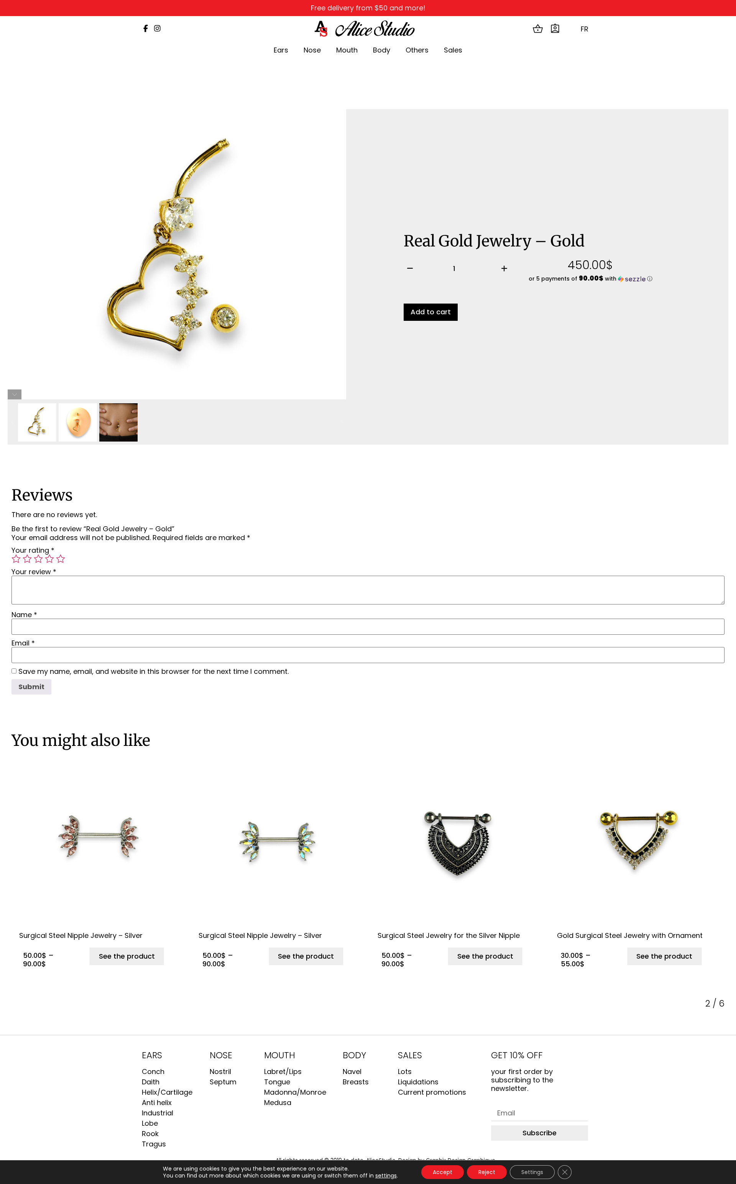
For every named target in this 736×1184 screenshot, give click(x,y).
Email (23, 643)
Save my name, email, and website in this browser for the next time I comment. (153, 671)
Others (417, 50)
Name (24, 614)
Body (381, 50)
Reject (486, 1172)
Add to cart (431, 312)
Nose (312, 50)
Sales (453, 50)
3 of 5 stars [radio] (38, 558)
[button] (591, 279)
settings (386, 1175)
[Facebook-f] (145, 28)
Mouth (347, 50)
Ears (281, 50)
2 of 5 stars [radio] (27, 558)
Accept (442, 1172)
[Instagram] (157, 28)
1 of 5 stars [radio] (16, 558)
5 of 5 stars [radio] (60, 558)
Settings (532, 1172)
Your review (34, 571)
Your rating (33, 550)
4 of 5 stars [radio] (49, 558)
